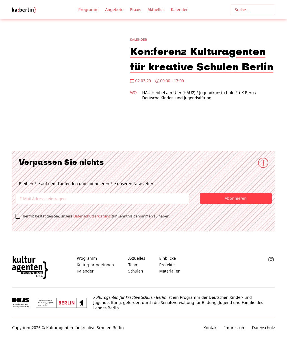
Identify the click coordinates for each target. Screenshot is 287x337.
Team (133, 264)
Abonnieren (236, 198)
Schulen (135, 271)
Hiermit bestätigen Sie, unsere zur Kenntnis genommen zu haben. (97, 216)
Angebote (114, 9)
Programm (88, 9)
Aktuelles (156, 9)
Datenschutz (263, 327)
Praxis (135, 9)
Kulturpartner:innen (95, 264)
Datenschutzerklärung (92, 216)
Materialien (169, 271)
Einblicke (167, 258)
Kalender (179, 9)
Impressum (235, 327)
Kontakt (210, 327)
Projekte (167, 264)
